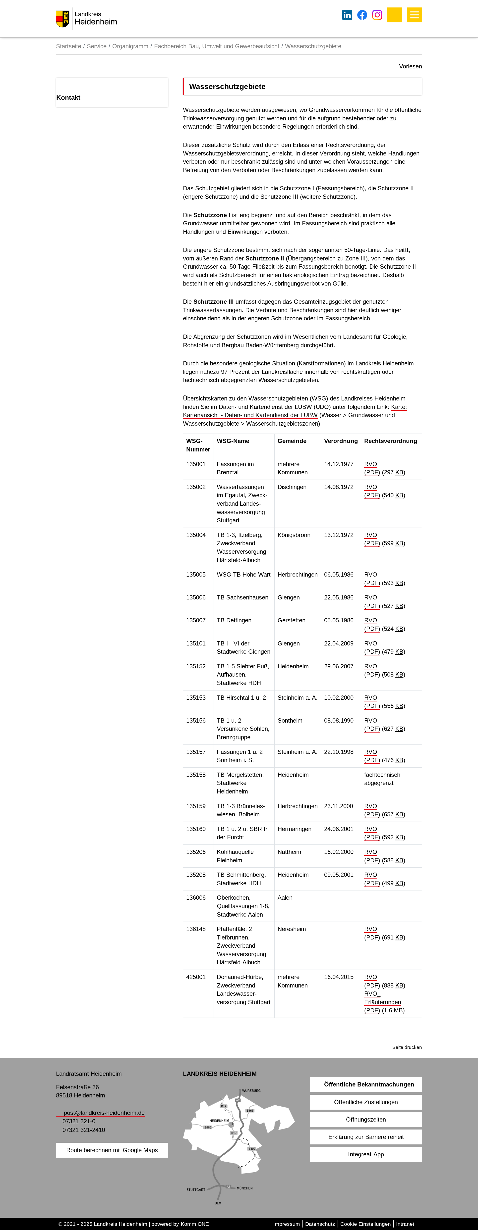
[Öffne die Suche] (394, 14)
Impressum (286, 1224)
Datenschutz (320, 1224)
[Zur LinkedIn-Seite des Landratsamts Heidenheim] (347, 14)
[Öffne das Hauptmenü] (414, 14)
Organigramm (130, 46)
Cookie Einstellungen (365, 1224)
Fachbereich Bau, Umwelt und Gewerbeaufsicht (216, 46)
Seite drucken (407, 1047)
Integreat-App (366, 1154)
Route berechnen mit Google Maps (112, 1150)
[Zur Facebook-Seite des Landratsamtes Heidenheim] (362, 14)
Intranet (405, 1224)
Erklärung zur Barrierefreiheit (366, 1136)
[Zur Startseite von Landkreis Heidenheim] (86, 18)
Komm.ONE (195, 1224)
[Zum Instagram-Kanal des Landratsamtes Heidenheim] (377, 14)
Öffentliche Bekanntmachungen (369, 1084)
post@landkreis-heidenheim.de (104, 1112)
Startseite (68, 46)
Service (97, 46)
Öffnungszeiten (366, 1119)
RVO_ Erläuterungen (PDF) (382, 1002)
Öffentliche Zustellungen (366, 1102)
